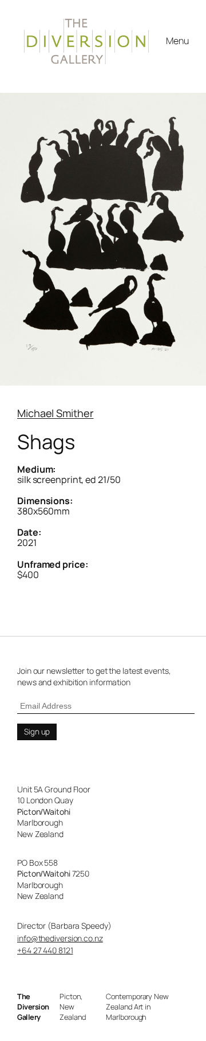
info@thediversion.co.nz (60, 938)
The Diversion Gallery (33, 1006)
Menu (177, 40)
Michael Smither (55, 413)
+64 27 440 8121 (45, 950)
